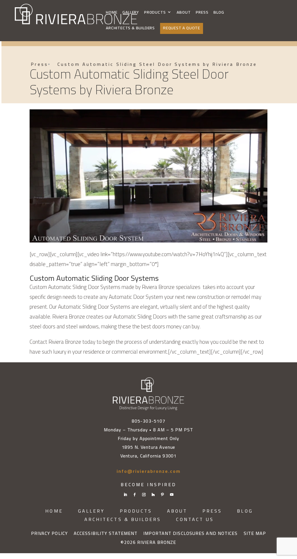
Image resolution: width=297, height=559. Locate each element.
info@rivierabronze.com (149, 471)
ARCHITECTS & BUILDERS (130, 28)
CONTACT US (195, 519)
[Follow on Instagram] (143, 494)
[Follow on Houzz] (153, 494)
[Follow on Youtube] (171, 494)
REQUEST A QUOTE (181, 28)
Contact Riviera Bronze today (62, 342)
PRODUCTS (155, 13)
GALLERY (130, 13)
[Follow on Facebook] (134, 494)
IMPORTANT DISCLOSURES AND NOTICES (190, 533)
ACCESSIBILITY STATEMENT (105, 533)
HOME (111, 13)
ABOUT (184, 13)
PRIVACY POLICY (49, 533)
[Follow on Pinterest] (162, 494)
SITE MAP (255, 533)
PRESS (202, 13)
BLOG (218, 13)
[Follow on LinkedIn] (125, 494)
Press (39, 64)
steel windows (82, 326)
